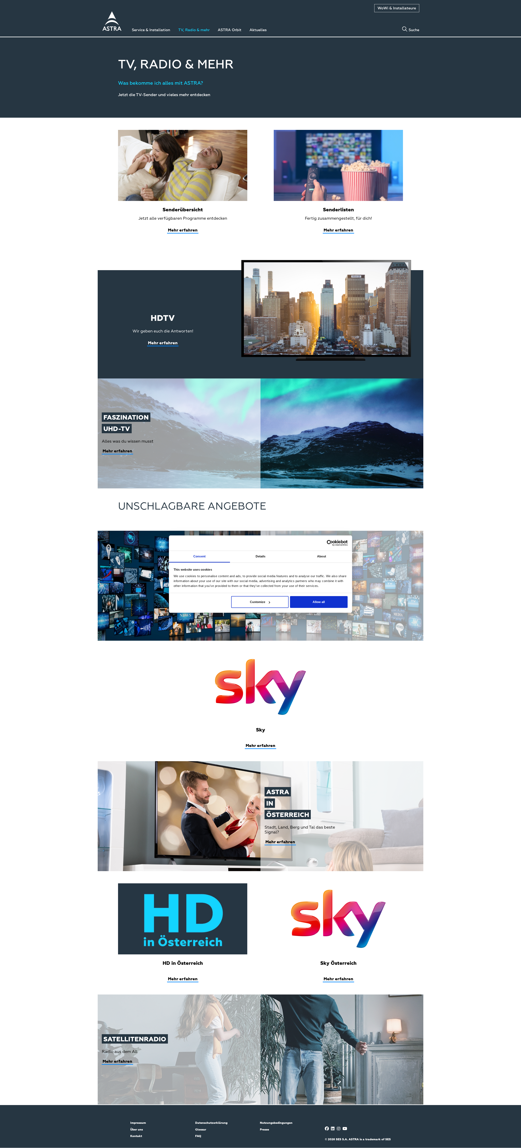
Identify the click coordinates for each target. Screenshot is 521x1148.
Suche (414, 30)
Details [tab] (261, 556)
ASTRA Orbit (229, 30)
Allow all (319, 602)
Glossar (200, 1129)
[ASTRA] (112, 22)
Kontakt (136, 1136)
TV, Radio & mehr (194, 30)
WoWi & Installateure (397, 8)
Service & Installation (151, 30)
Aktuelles (258, 30)
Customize (257, 602)
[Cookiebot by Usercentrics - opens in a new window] (330, 543)
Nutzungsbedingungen (276, 1123)
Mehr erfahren (183, 230)
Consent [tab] (199, 556)
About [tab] (321, 556)
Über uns (136, 1129)
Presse (264, 1129)
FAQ (198, 1136)
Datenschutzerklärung (211, 1123)
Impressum (138, 1123)
